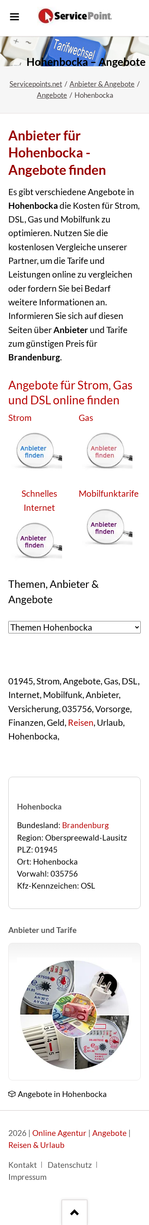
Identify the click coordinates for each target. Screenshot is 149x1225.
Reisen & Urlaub (36, 1145)
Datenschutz (70, 1164)
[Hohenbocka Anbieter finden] (74, 51)
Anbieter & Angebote (102, 84)
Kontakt (22, 1164)
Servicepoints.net (36, 84)
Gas (86, 417)
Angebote (52, 95)
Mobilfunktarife (109, 493)
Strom (19, 417)
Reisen (81, 722)
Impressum (27, 1177)
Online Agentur (59, 1133)
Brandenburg (85, 825)
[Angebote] (74, 1015)
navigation (14, 17)
